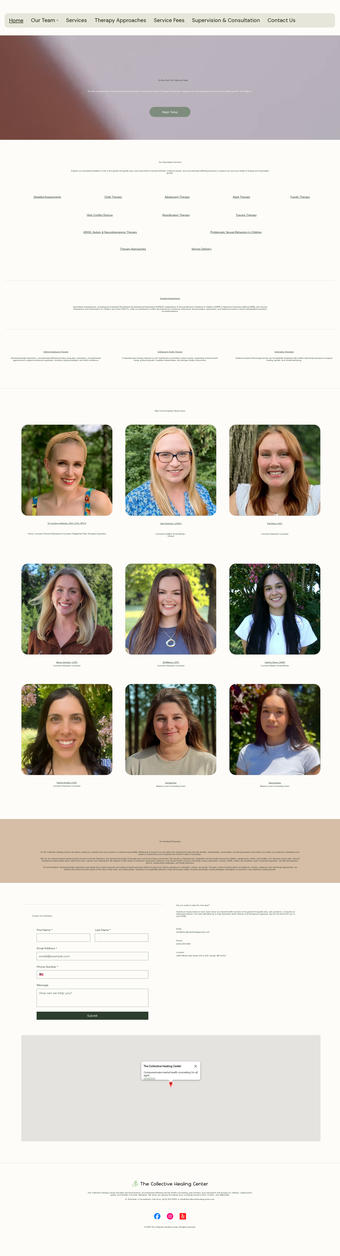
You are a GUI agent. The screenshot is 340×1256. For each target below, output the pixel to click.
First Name (44, 930)
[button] (171, 1084)
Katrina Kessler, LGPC (67, 782)
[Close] (195, 1066)
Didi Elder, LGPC (274, 523)
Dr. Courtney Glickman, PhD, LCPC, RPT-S (67, 523)
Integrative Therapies (284, 352)
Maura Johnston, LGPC (67, 662)
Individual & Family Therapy (170, 352)
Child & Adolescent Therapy (55, 352)
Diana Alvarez (275, 783)
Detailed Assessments (170, 298)
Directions (149, 1078)
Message (42, 985)
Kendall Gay (170, 783)
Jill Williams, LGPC (171, 662)
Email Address (47, 948)
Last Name (103, 930)
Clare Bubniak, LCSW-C (171, 523)
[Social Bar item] (157, 1216)
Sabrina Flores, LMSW (275, 662)
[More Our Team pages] (57, 20)
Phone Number (47, 967)
